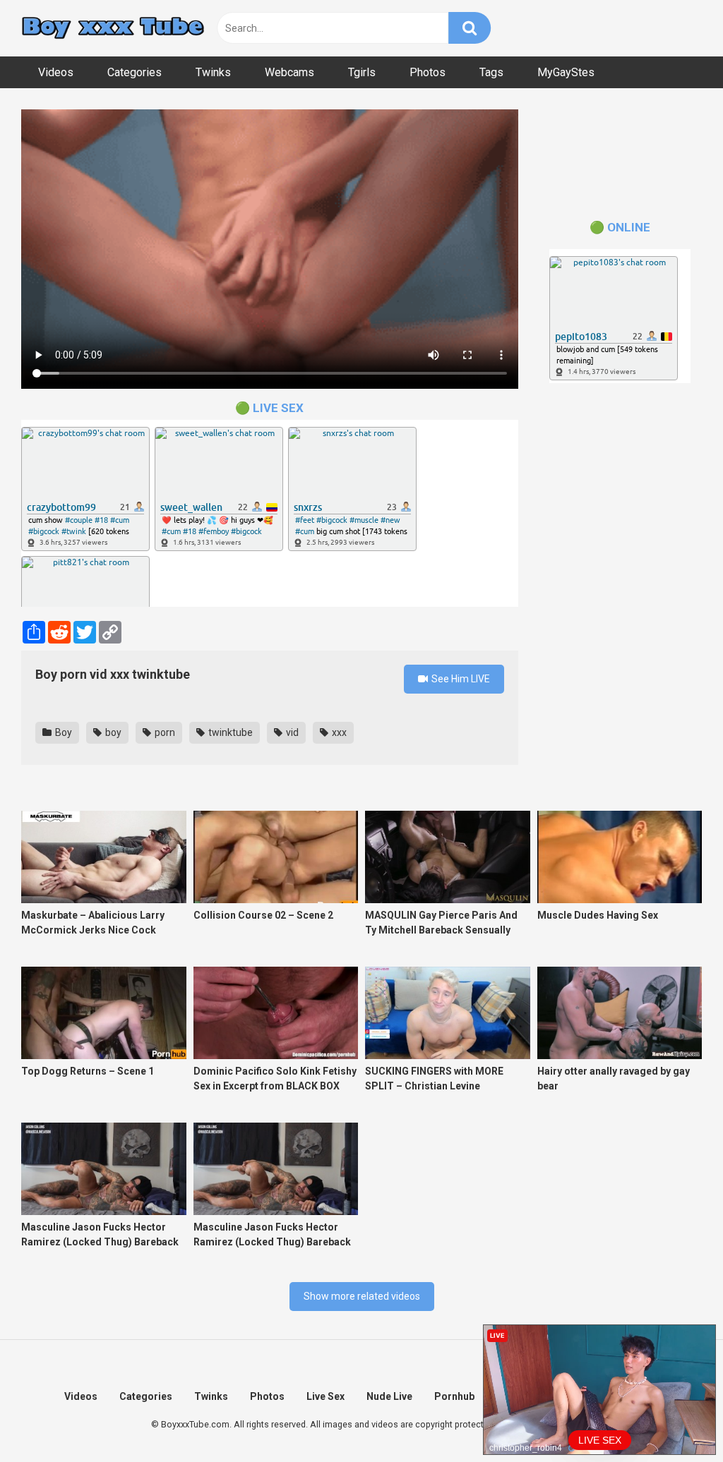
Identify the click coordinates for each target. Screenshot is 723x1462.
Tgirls (362, 72)
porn (164, 732)
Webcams (289, 72)
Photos (428, 72)
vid (291, 732)
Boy (62, 732)
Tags (491, 72)
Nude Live (389, 1396)
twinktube (229, 732)
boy (112, 732)
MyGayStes (565, 72)
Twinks (213, 72)
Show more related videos (362, 1296)
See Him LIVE (459, 678)
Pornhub (454, 1396)
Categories (134, 72)
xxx (338, 732)
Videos (55, 72)
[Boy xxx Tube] (113, 28)
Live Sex (325, 1396)
